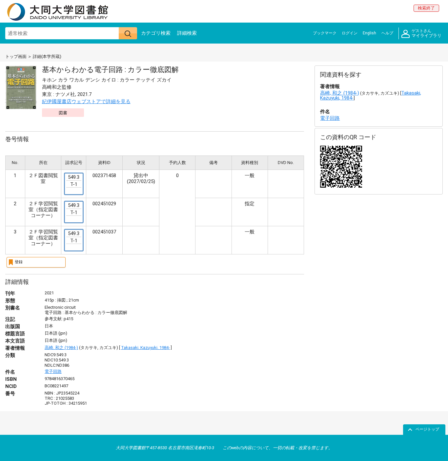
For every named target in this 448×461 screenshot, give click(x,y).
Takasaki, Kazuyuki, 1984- (145, 347)
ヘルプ (387, 33)
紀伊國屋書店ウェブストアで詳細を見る (86, 101)
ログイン (349, 33)
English (369, 33)
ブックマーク (324, 33)
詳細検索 (187, 33)
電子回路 (53, 371)
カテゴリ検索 (156, 33)
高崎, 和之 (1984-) (61, 347)
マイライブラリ (426, 33)
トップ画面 (16, 56)
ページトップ (427, 429)
